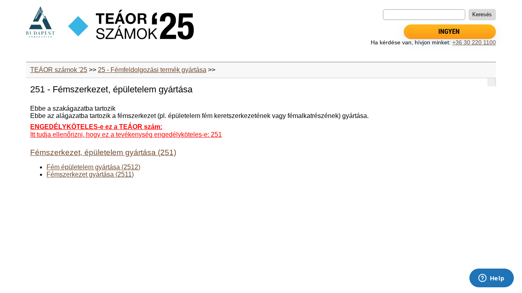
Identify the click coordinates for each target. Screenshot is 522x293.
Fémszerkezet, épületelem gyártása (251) (103, 152)
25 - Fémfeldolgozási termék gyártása (152, 69)
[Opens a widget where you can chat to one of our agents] (491, 279)
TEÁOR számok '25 (58, 69)
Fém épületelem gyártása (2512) (93, 167)
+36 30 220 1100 (474, 42)
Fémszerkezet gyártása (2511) (90, 174)
